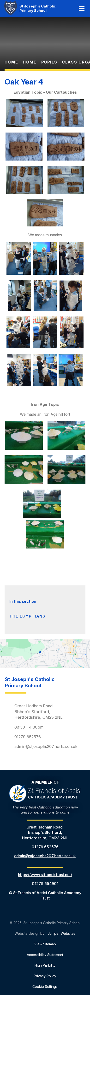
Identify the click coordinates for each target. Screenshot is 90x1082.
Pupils (49, 62)
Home (11, 62)
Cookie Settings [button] (45, 986)
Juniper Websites (61, 933)
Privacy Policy (45, 976)
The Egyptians (27, 616)
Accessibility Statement (45, 955)
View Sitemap (45, 944)
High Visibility (45, 965)
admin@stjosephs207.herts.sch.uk (46, 746)
